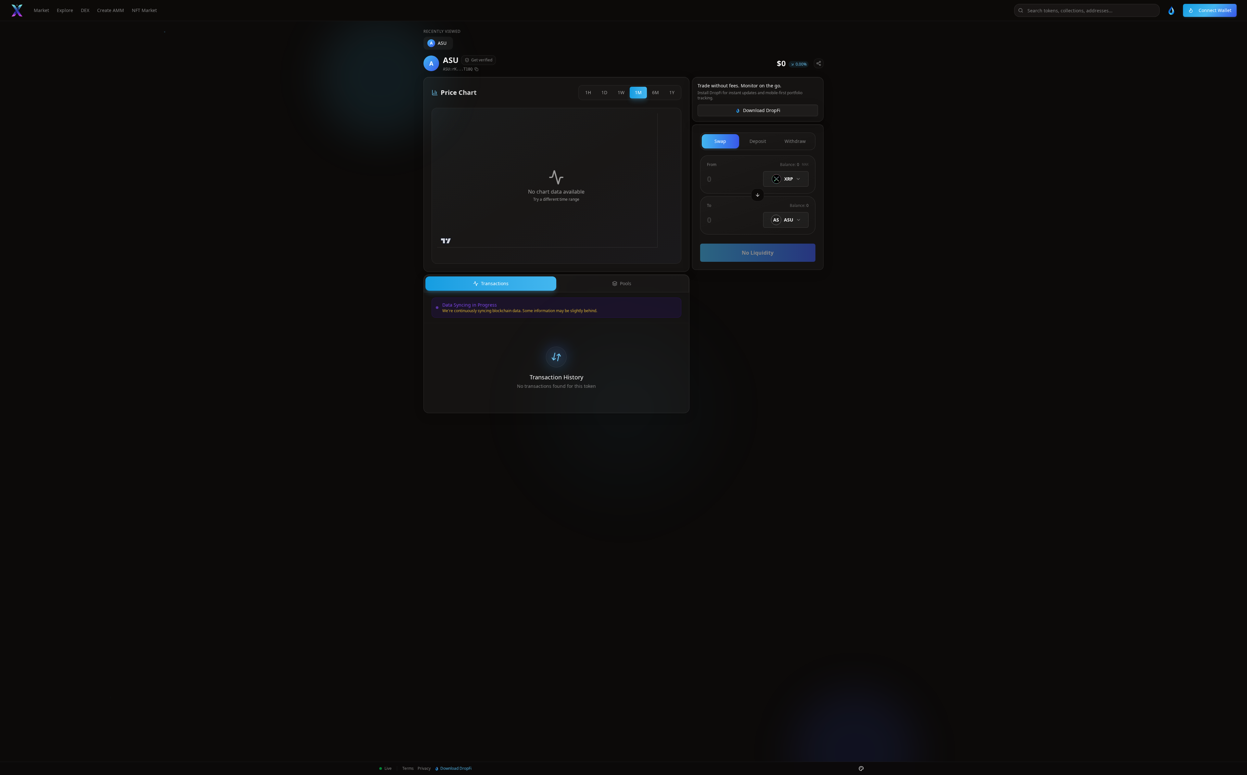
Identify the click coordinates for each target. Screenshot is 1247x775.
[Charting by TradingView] (446, 241)
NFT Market (144, 10)
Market (41, 10)
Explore (65, 10)
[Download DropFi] (1171, 10)
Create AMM (110, 10)
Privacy (424, 768)
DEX (85, 10)
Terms (408, 768)
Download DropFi (761, 110)
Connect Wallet (1215, 10)
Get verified (481, 60)
